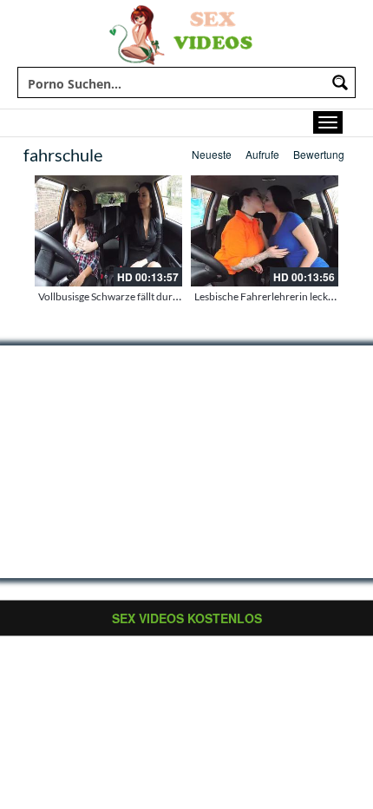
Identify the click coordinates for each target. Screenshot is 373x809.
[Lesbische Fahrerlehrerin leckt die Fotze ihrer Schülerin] (264, 230)
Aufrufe (262, 154)
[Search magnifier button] (340, 82)
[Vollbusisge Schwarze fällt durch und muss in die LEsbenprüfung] (108, 230)
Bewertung (318, 154)
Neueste (212, 154)
